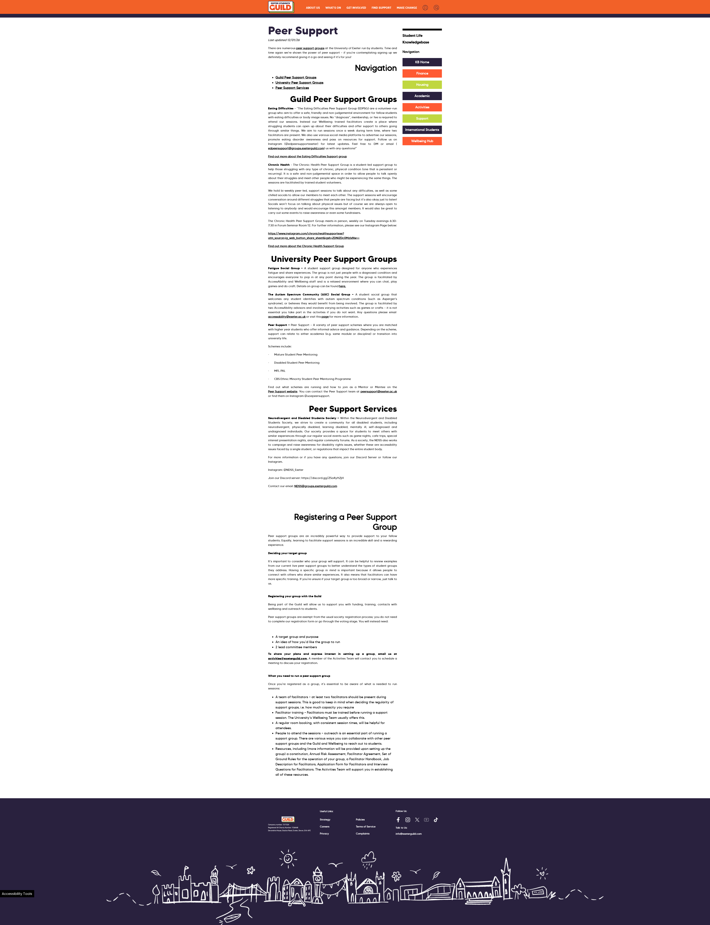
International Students (422, 130)
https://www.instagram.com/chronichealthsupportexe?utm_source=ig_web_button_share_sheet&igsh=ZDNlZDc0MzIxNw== (313, 236)
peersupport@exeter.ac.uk (379, 391)
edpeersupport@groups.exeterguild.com (296, 148)
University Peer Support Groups (299, 83)
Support (422, 118)
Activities (422, 107)
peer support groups (310, 48)
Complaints (362, 833)
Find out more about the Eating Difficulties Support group (307, 156)
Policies (360, 819)
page (325, 316)
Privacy (324, 833)
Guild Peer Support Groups (295, 77)
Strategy (325, 819)
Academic (422, 96)
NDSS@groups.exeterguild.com (315, 486)
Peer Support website (282, 391)
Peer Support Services (292, 88)
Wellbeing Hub (422, 141)
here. (342, 286)
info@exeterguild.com (409, 833)
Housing (422, 85)
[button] (313, 7)
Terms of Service (366, 826)
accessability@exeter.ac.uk (287, 316)
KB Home (422, 62)
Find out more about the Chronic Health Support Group (306, 246)
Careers (324, 826)
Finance (422, 73)
